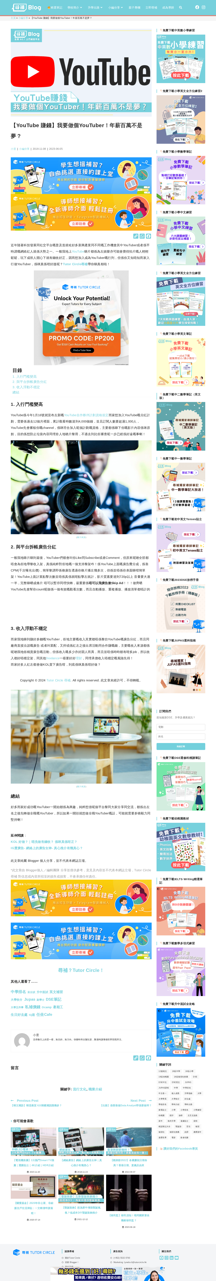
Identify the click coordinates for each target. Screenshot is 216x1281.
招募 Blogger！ (72, 1262)
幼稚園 (161, 1115)
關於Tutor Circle (72, 1258)
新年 (161, 1121)
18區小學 (189, 1071)
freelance (53, 658)
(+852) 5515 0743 (122, 1258)
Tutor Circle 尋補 (58, 680)
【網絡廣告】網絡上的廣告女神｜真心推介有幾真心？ (81, 1163)
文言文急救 (192, 1115)
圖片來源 (81, 537)
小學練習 (197, 1110)
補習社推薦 (174, 1132)
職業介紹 (95, 1089)
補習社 (161, 1132)
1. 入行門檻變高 (24, 376)
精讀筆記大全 (164, 1126)
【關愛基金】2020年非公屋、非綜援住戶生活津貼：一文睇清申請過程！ (33, 1208)
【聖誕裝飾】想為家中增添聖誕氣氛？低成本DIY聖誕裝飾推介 (81, 1210)
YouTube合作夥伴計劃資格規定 (86, 415)
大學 (199, 1093)
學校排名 (163, 1104)
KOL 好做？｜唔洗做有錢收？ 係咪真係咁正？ (44, 841)
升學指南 (188, 1093)
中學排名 (187, 1088)
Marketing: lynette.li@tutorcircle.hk (130, 1262)
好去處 (187, 1099)
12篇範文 (163, 1071)
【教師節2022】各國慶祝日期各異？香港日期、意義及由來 (129, 1163)
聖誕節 (178, 1126)
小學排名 (184, 1110)
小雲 (13, 149)
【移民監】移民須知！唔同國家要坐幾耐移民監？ (129, 1218)
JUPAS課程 (164, 1088)
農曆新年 (197, 1132)
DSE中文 (163, 1082)
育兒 (188, 1126)
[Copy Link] (136, 236)
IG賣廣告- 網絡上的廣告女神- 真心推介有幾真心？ (47, 848)
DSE (195, 1077)
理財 (79, 658)
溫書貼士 (184, 1121)
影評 (172, 1115)
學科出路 (188, 1104)
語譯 (186, 1132)
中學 (176, 1088)
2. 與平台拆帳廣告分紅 (29, 382)
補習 (197, 1126)
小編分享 (23, 18)
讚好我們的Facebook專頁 (180, 1148)
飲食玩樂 (184, 1137)
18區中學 (176, 1071)
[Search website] (181, 7)
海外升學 (172, 1121)
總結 (15, 392)
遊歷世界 (163, 1137)
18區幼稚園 (164, 1077)
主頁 (13, 18)
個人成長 (175, 1093)
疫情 (195, 1121)
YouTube (78, 251)
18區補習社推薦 (181, 1077)
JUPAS (188, 1082)
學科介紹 (175, 1104)
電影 (174, 1137)
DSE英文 (176, 1082)
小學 (174, 1110)
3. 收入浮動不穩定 (26, 387)
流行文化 (79, 1089)
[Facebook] (148, 236)
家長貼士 (163, 1110)
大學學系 (163, 1099)
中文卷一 (163, 1093)
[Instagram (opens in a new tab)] (204, 7)
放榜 (181, 1115)
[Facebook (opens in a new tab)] (197, 7)
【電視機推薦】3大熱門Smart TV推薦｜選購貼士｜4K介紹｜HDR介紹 (33, 1163)
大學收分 (175, 1099)
